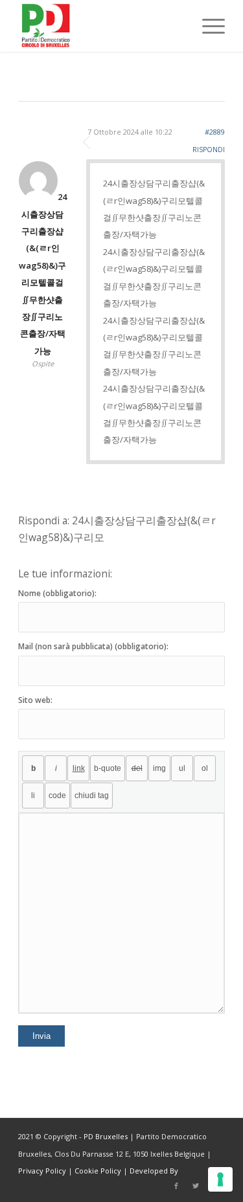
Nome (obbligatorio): (57, 593)
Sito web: (35, 700)
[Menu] (207, 26)
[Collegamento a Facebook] (176, 1186)
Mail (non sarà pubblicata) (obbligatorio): (93, 646)
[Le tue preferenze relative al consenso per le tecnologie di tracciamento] (220, 1179)
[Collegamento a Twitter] (195, 1186)
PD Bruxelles (106, 1136)
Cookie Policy (98, 1170)
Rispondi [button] (208, 149)
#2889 (215, 132)
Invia (41, 1036)
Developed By (154, 1170)
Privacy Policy (42, 1170)
